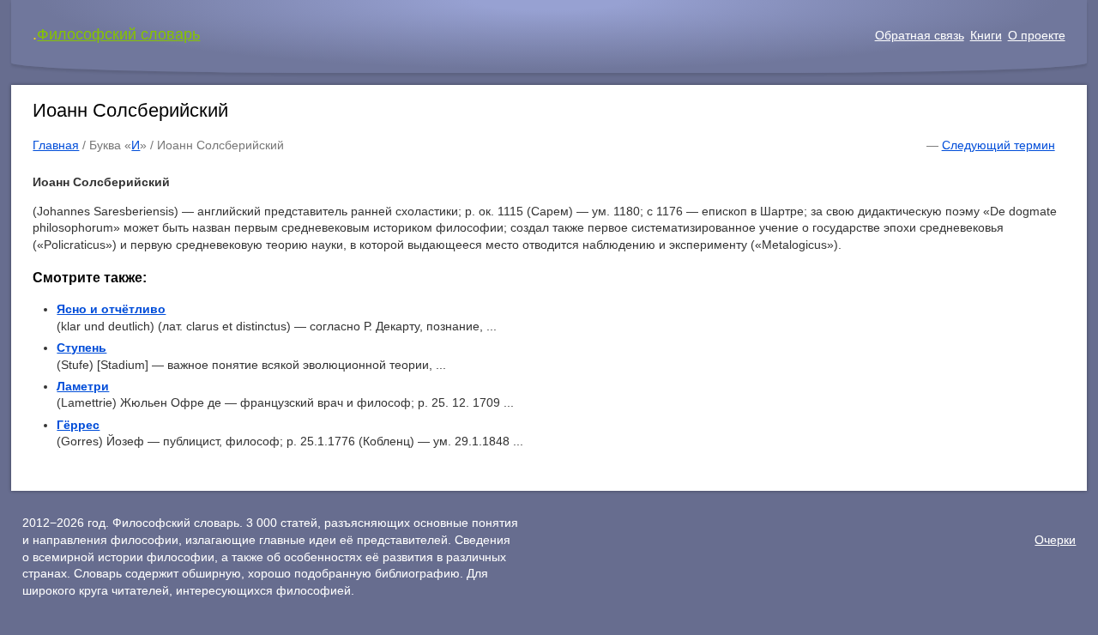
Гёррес (78, 425)
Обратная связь (919, 35)
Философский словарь (118, 34)
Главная (56, 145)
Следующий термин (998, 145)
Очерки (1055, 540)
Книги (986, 35)
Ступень (81, 347)
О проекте (1036, 35)
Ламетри (83, 386)
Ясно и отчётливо (111, 309)
